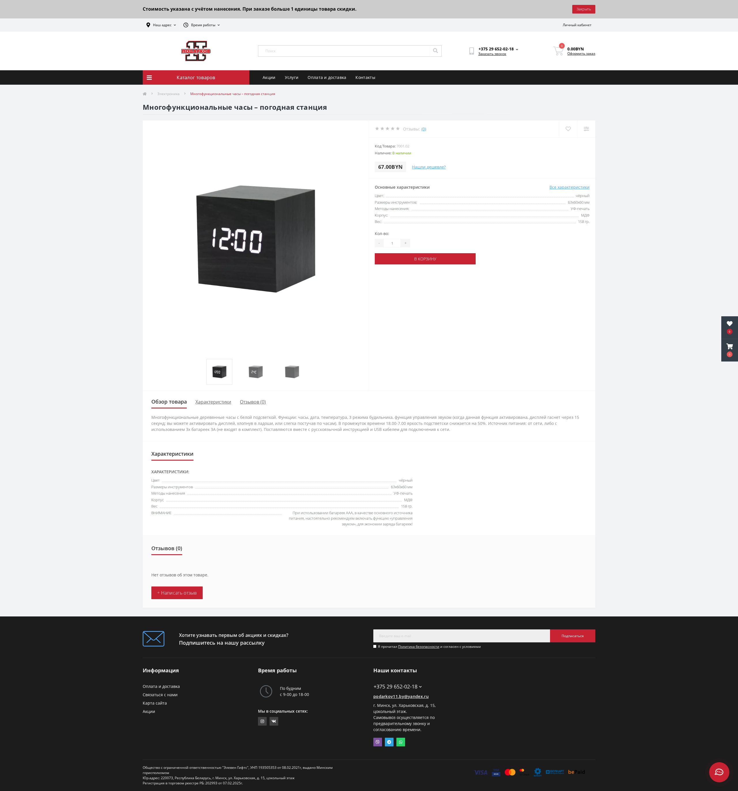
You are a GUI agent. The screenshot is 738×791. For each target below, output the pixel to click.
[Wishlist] (568, 128)
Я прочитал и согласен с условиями (429, 646)
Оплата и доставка (327, 77)
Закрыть (584, 9)
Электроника (168, 93)
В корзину (425, 259)
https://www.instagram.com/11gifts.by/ (262, 721)
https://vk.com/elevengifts (274, 721)
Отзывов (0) (253, 402)
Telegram (389, 742)
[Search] (435, 51)
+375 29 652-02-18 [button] (395, 686)
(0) (423, 129)
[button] (729, 350)
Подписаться (573, 635)
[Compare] (586, 128)
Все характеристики (569, 187)
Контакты (365, 77)
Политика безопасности (418, 646)
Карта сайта (155, 703)
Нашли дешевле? (429, 167)
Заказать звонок (492, 53)
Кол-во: (382, 233)
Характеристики (213, 402)
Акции (269, 77)
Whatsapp (400, 742)
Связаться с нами (160, 694)
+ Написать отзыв (177, 593)
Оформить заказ (581, 53)
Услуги (292, 77)
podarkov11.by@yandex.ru (401, 696)
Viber (377, 742)
